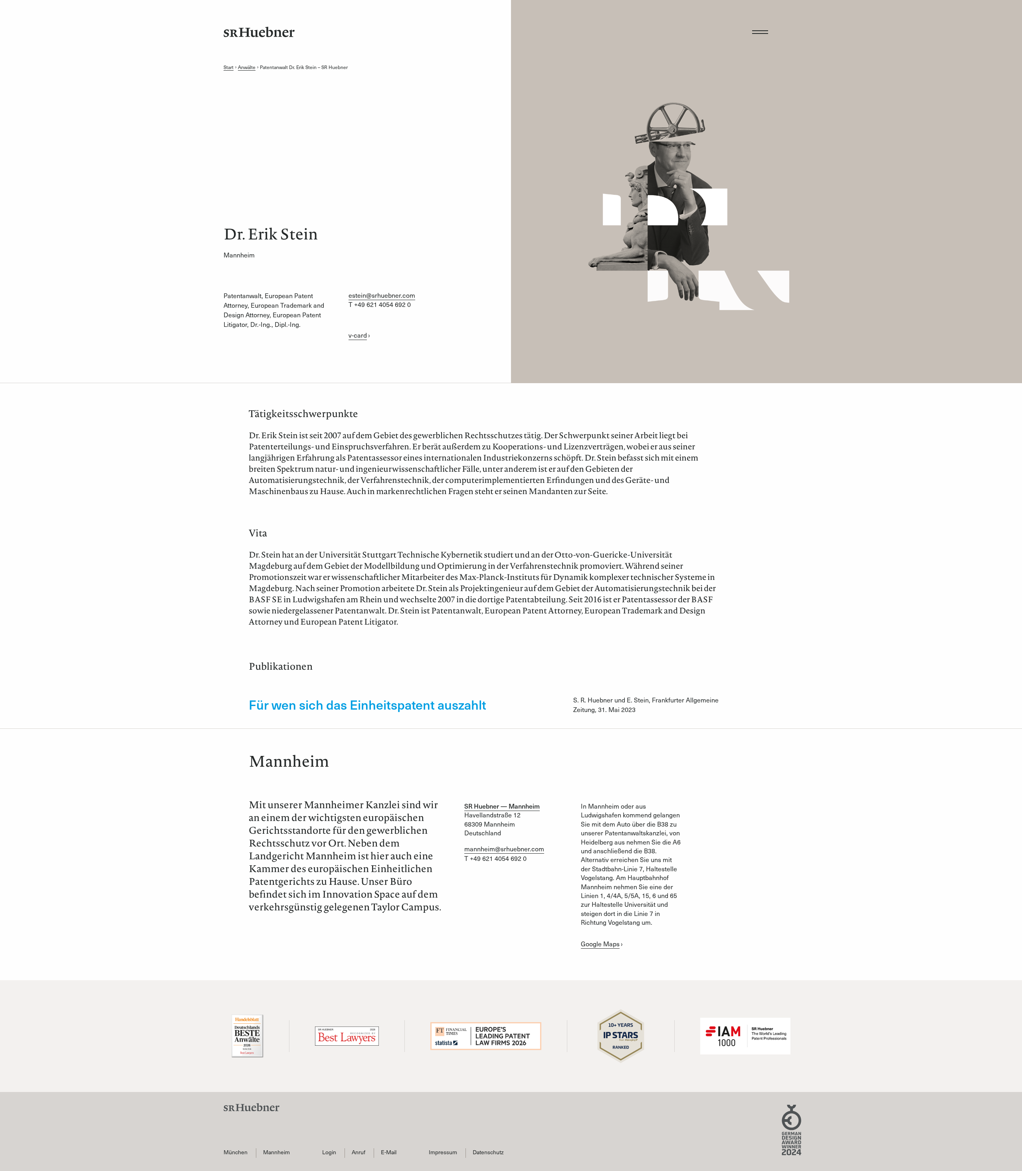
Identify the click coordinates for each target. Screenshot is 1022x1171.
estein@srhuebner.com (382, 295)
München (236, 1152)
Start (229, 67)
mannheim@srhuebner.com (504, 848)
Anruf (358, 1152)
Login (329, 1152)
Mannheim (276, 1152)
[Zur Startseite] (259, 32)
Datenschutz (488, 1152)
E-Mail (388, 1152)
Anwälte (247, 67)
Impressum (443, 1152)
